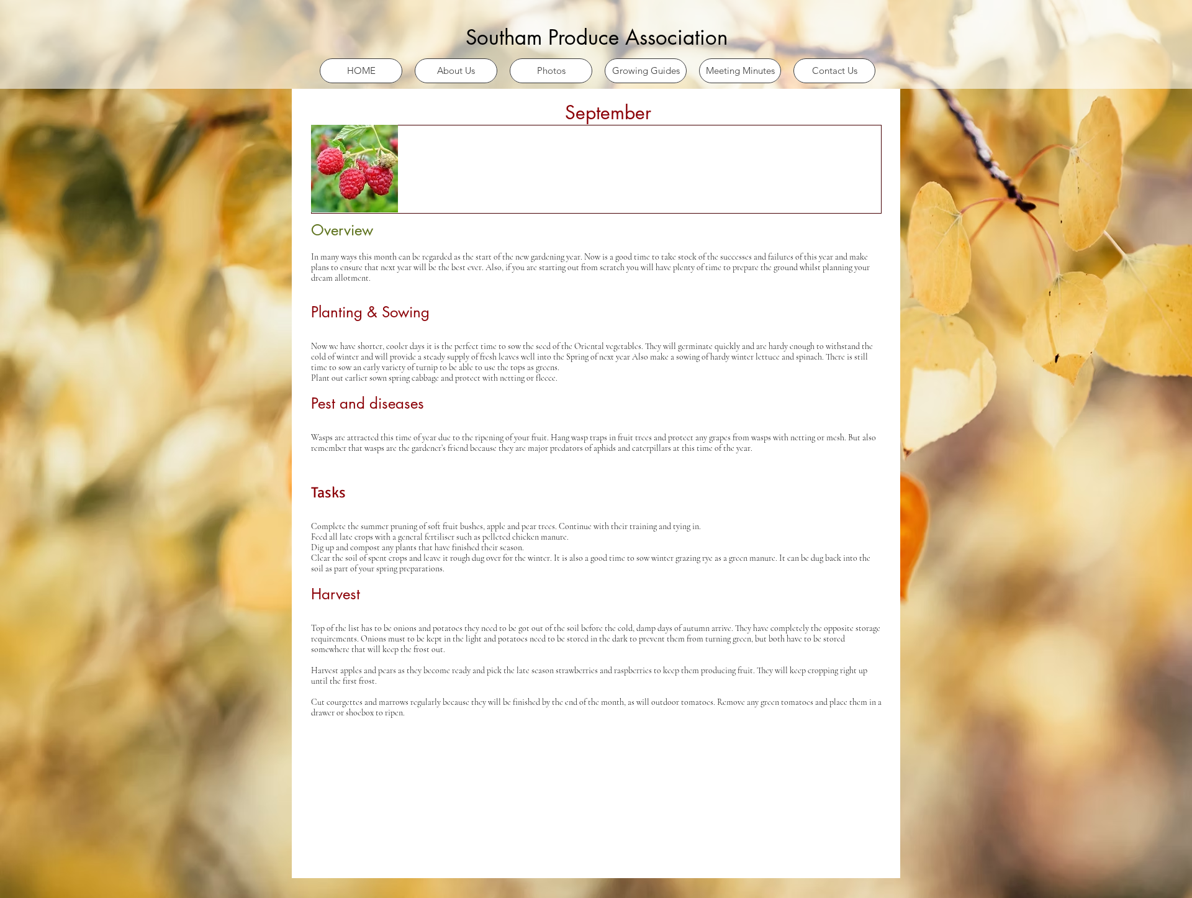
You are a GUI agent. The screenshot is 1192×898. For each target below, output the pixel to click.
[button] (456, 70)
